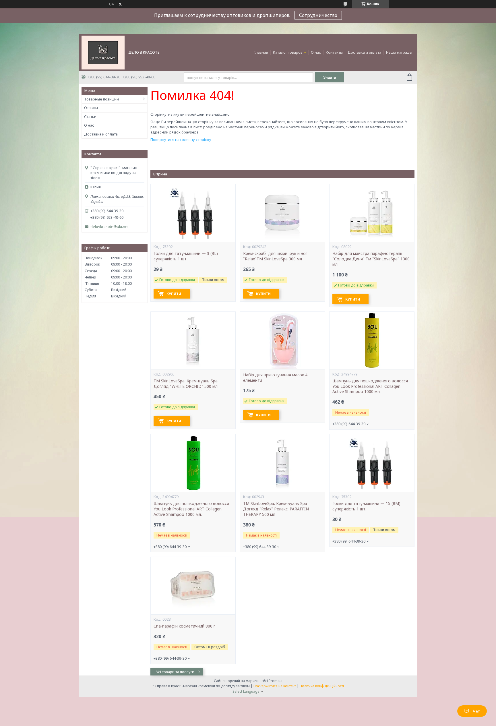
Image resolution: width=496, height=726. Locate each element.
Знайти (329, 77)
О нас (316, 52)
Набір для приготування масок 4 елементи (275, 377)
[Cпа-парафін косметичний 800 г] (193, 585)
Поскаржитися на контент (274, 686)
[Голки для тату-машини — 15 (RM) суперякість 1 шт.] (372, 463)
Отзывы (91, 107)
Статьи (90, 116)
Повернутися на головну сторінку (180, 139)
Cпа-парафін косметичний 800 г (184, 626)
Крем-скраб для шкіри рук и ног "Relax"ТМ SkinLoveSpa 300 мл (276, 256)
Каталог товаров (288, 52)
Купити (173, 293)
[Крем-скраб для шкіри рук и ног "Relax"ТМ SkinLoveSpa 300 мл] (282, 213)
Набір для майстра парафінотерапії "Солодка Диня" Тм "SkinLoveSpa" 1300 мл (371, 259)
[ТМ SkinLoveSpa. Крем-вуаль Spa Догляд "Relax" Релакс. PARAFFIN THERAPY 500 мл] (282, 463)
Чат (476, 711)
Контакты (334, 52)
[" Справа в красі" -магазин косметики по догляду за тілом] (103, 52)
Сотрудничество (318, 15)
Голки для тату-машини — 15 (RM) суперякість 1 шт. (366, 506)
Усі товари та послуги (175, 671)
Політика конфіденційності (322, 686)
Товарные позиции (101, 99)
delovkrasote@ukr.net (109, 226)
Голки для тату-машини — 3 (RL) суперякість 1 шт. (186, 256)
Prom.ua (275, 680)
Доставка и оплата (364, 52)
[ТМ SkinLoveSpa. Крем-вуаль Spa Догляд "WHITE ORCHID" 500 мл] (193, 340)
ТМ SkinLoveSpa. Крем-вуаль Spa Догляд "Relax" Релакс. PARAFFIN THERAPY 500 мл (276, 509)
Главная (261, 52)
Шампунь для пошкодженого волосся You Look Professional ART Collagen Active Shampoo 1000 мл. (370, 386)
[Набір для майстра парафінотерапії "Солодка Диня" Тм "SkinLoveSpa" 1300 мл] (372, 213)
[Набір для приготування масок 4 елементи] (282, 340)
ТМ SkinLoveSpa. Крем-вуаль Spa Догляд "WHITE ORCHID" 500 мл (186, 383)
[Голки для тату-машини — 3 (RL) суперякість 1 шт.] (193, 213)
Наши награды (399, 52)
